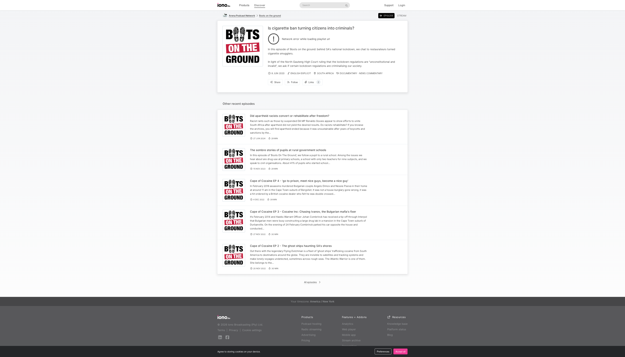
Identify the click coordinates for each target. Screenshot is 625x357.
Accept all (400, 351)
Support (388, 5)
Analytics (347, 323)
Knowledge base (397, 323)
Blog (390, 334)
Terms (221, 330)
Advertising (308, 334)
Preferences (383, 351)
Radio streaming (311, 329)
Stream (401, 15)
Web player (349, 329)
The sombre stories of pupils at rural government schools (288, 150)
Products (244, 5)
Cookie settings (252, 330)
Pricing (305, 340)
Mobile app (349, 334)
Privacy (233, 330)
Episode (388, 15)
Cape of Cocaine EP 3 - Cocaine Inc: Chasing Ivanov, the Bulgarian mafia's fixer (303, 211)
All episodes (310, 282)
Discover (259, 5)
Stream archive (351, 340)
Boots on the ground (270, 15)
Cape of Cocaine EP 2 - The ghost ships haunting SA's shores (291, 246)
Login (401, 5)
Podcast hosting (311, 323)
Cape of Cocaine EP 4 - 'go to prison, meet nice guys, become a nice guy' (299, 180)
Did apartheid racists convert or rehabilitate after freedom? (289, 115)
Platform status (396, 329)
